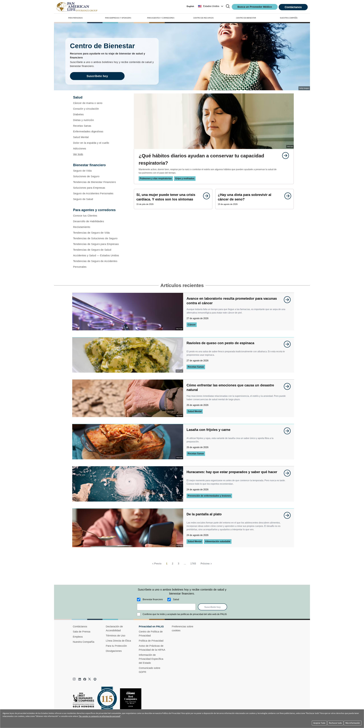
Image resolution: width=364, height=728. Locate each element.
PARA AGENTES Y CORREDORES (160, 18)
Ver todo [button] (78, 154)
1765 (193, 563)
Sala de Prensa (81, 631)
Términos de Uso (115, 635)
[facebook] (84, 679)
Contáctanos (293, 7)
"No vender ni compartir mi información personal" (100, 716)
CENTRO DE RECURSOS (203, 18)
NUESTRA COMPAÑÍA (288, 18)
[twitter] (90, 679)
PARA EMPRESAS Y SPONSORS (118, 18)
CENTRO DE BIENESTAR (246, 18)
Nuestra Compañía (83, 641)
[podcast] (95, 679)
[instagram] (74, 679)
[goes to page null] (284, 155)
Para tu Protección (116, 645)
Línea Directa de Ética (118, 640)
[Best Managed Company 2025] (84, 700)
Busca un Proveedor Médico (254, 6)
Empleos (78, 636)
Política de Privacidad (151, 640)
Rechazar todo (335, 723)
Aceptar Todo (319, 723)
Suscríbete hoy (97, 76)
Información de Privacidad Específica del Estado (151, 659)
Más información (352, 723)
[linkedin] (79, 679)
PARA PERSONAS (75, 18)
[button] (211, 6)
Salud (176, 599)
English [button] (190, 6)
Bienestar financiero (153, 599)
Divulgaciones (114, 651)
